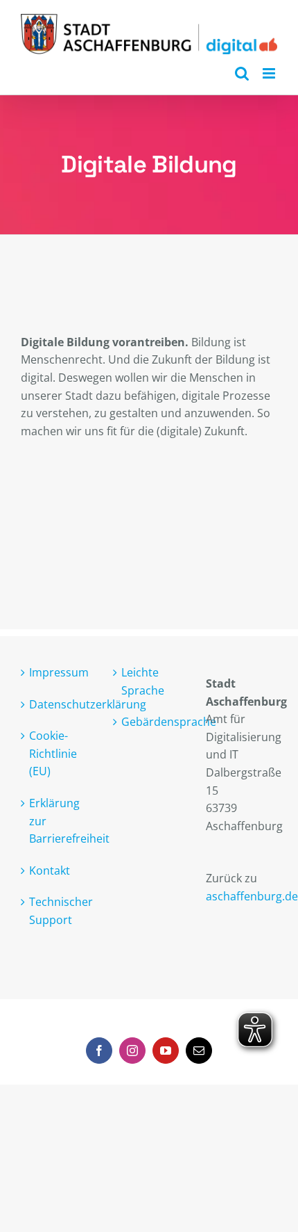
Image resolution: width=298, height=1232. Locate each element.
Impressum (57, 672)
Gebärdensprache (149, 721)
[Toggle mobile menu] (270, 73)
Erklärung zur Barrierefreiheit (57, 820)
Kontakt (49, 870)
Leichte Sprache (142, 681)
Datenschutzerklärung (57, 704)
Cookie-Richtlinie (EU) (53, 753)
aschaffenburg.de (252, 896)
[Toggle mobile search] (242, 73)
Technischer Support (57, 910)
